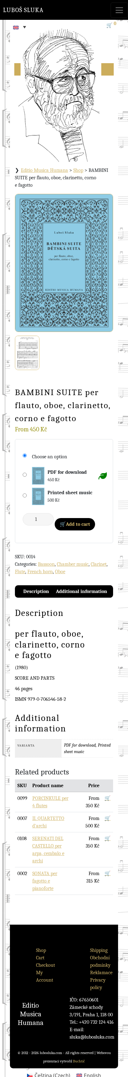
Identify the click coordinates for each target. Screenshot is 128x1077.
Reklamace (101, 972)
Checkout (45, 965)
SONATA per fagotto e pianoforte (44, 881)
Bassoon (46, 564)
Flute (20, 571)
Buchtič (79, 1061)
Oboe (60, 571)
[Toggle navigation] (119, 10)
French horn (40, 571)
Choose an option (49, 457)
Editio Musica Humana (44, 170)
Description (36, 591)
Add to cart (78, 524)
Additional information (81, 591)
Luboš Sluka (23, 10)
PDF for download (67, 472)
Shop (78, 170)
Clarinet (99, 564)
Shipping (98, 950)
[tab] (36, 591)
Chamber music (73, 564)
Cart (40, 958)
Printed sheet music (70, 492)
